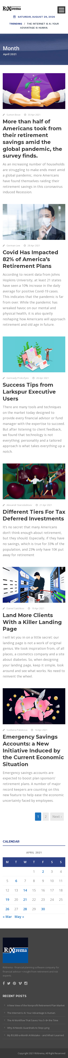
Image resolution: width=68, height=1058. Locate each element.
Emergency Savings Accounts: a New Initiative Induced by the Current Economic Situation (33, 750)
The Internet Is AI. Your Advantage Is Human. (31, 1013)
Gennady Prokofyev (18, 378)
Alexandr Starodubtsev (19, 505)
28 (25, 909)
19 (7, 899)
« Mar (7, 916)
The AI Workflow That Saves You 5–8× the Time (32, 1020)
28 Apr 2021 (34, 245)
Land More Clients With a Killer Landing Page (32, 622)
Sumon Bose (13, 114)
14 (25, 890)
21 (25, 899)
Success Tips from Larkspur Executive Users (29, 392)
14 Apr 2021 (41, 730)
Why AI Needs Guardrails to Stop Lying (28, 1027)
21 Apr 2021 (46, 505)
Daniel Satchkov (15, 608)
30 (43, 909)
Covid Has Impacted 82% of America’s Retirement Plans (30, 259)
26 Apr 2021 (42, 378)
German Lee (13, 245)
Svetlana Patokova (17, 730)
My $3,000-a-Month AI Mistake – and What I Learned (35, 1035)
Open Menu (61, 9)
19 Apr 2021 (38, 608)
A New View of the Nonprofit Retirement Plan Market (36, 1005)
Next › (57, 816)
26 (7, 909)
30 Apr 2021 (34, 114)
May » (19, 916)
